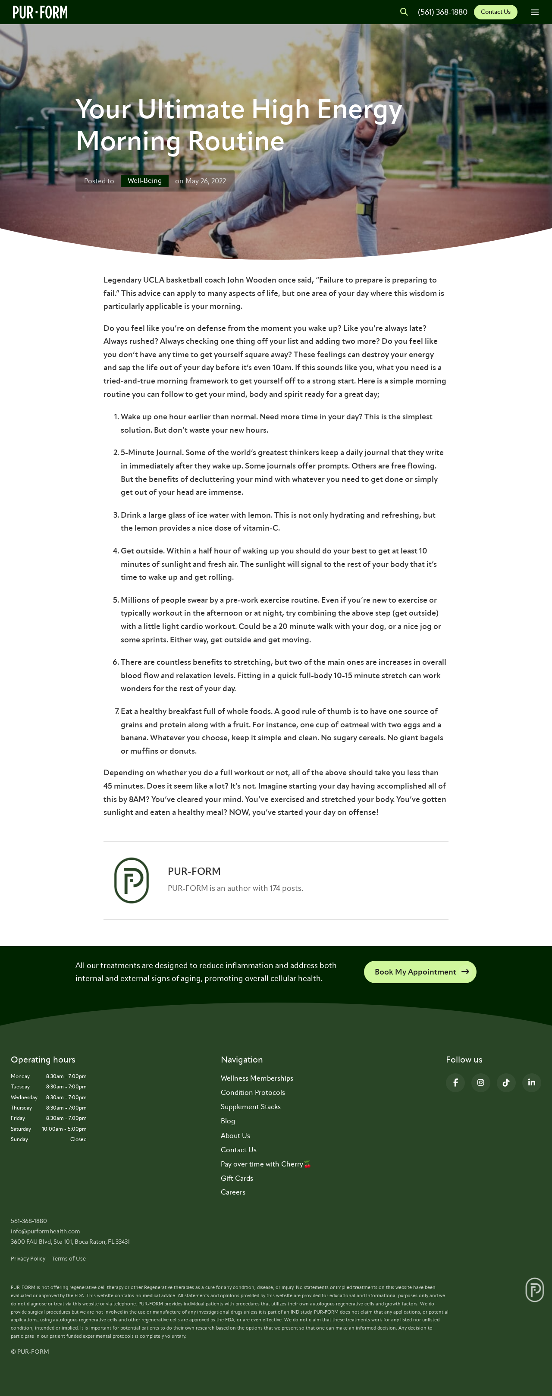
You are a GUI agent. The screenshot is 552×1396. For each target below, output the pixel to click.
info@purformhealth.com (45, 1231)
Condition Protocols (253, 1092)
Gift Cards (237, 1178)
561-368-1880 (29, 1221)
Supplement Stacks (251, 1107)
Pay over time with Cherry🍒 (266, 1164)
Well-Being (145, 180)
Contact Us (496, 12)
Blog (228, 1121)
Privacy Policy (28, 1258)
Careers (233, 1192)
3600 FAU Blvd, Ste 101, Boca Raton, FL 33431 (70, 1241)
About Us (235, 1136)
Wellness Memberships (257, 1078)
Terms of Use (69, 1258)
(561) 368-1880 (442, 12)
